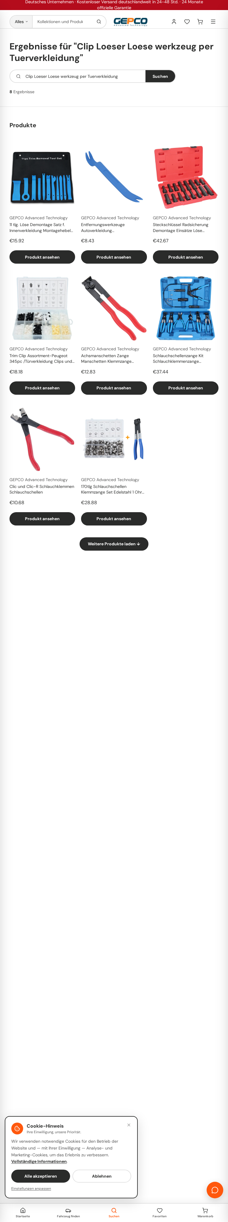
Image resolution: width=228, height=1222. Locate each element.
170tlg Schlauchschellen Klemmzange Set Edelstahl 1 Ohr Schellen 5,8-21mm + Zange (111, 490)
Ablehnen (102, 1176)
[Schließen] (128, 1125)
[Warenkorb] (200, 21)
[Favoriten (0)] (187, 21)
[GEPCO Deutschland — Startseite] (130, 21)
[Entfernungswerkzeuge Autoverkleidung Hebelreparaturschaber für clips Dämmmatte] (114, 177)
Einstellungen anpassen (31, 1188)
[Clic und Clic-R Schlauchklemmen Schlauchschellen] (42, 439)
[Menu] (213, 21)
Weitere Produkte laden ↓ (114, 543)
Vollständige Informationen (39, 1161)
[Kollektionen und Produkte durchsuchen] (99, 22)
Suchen (160, 76)
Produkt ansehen (42, 257)
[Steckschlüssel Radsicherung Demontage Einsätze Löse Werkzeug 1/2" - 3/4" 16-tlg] (185, 177)
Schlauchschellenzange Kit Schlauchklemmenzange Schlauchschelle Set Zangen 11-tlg (185, 359)
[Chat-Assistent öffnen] (215, 1190)
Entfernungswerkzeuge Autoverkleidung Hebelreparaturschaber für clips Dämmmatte (112, 228)
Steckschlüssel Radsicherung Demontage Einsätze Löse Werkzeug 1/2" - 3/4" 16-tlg (180, 228)
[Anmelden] (174, 21)
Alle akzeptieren (40, 1176)
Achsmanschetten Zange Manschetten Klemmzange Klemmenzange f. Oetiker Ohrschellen (106, 359)
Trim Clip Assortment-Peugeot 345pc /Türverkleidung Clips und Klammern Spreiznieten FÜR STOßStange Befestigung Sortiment (41, 359)
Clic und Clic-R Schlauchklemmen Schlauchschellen (42, 489)
